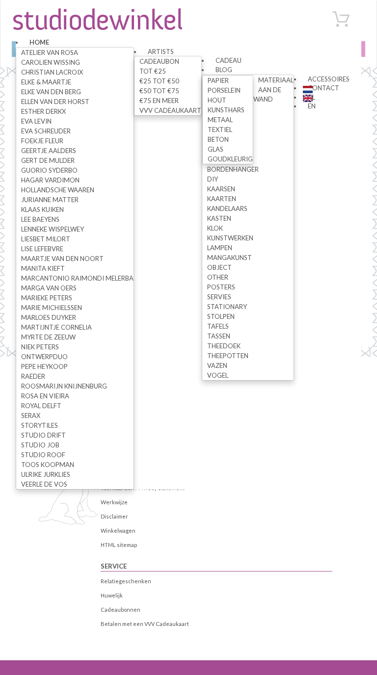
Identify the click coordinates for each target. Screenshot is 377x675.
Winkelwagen (118, 530)
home (39, 42)
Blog (223, 70)
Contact (323, 88)
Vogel (217, 375)
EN (312, 106)
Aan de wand (267, 94)
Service (114, 566)
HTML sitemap (119, 545)
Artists (161, 51)
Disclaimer (114, 516)
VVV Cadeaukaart (170, 110)
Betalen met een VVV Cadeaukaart (145, 624)
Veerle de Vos (44, 484)
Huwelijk (112, 595)
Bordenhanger (233, 169)
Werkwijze (114, 502)
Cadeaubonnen (120, 609)
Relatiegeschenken (126, 581)
